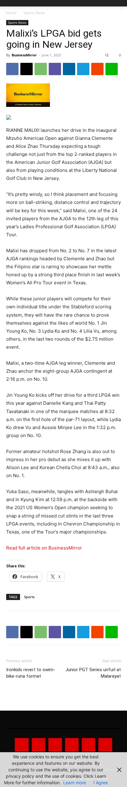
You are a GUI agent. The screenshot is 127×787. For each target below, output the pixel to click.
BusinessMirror (24, 55)
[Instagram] (38, 745)
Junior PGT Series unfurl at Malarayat (93, 673)
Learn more (74, 782)
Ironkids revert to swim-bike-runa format (30, 673)
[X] (26, 69)
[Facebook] (12, 69)
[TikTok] (72, 745)
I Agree (100, 782)
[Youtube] (105, 745)
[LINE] (111, 69)
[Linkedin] (69, 69)
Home (11, 12)
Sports (29, 596)
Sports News (34, 12)
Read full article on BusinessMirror (44, 548)
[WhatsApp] (41, 69)
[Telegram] (83, 69)
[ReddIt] (97, 69)
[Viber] (55, 69)
